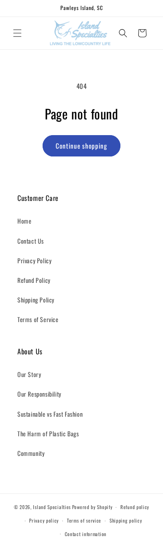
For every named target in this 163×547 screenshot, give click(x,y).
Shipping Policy (35, 299)
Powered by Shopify (92, 506)
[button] (17, 33)
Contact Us (30, 240)
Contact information (85, 533)
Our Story (29, 374)
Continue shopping (81, 145)
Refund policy (134, 506)
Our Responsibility (39, 393)
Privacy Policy (34, 260)
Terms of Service (38, 319)
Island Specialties (52, 506)
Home (24, 220)
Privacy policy (44, 520)
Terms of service (84, 520)
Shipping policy (126, 520)
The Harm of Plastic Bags (48, 433)
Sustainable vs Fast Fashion (50, 413)
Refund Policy (33, 280)
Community (30, 453)
